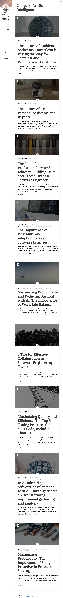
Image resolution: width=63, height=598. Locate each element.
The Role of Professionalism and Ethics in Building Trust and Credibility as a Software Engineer (36, 172)
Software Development (46, 160)
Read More (20, 194)
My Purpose (6, 29)
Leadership (39, 549)
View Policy (33, 596)
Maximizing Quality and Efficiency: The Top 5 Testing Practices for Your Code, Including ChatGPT (37, 424)
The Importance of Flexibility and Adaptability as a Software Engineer (33, 236)
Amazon (25, 42)
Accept (28, 596)
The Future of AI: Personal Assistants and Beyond (37, 113)
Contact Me (6, 58)
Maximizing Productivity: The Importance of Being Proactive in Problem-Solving (35, 562)
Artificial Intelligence (34, 42)
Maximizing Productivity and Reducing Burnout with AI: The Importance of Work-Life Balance (38, 298)
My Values (6, 35)
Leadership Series (7, 41)
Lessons (38, 160)
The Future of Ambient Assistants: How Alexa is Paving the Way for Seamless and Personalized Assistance (37, 54)
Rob (20, 40)
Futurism (43, 42)
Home (5, 23)
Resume (5, 46)
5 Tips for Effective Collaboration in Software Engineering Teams (35, 360)
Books (5, 52)
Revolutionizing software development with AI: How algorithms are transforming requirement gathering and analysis (37, 493)
